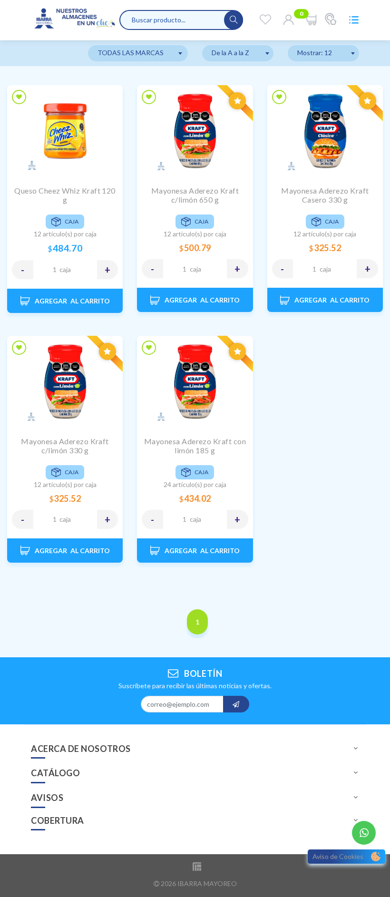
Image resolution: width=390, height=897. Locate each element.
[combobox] (138, 53)
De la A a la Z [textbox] (230, 53)
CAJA (65, 269)
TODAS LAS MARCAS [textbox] (131, 53)
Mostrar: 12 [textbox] (314, 53)
